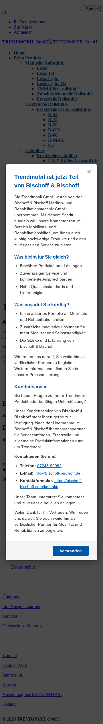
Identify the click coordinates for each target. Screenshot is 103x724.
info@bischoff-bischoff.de (57, 473)
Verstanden (71, 551)
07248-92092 (49, 465)
